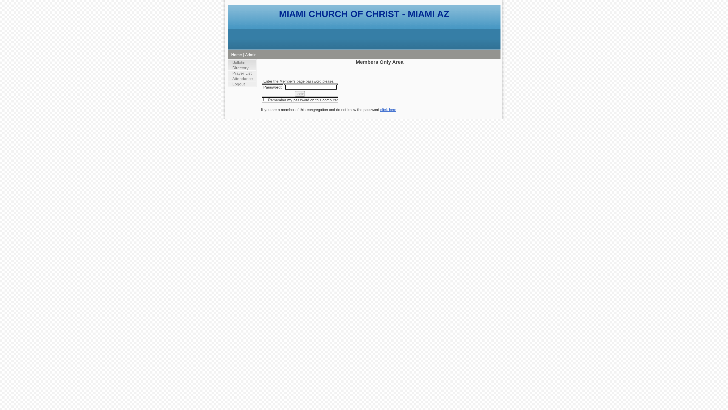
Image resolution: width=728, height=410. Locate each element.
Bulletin (238, 62)
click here (388, 110)
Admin (251, 54)
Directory (240, 67)
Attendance (242, 78)
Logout (238, 84)
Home (236, 54)
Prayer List (242, 73)
